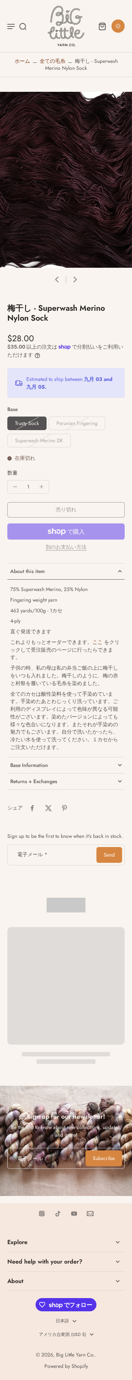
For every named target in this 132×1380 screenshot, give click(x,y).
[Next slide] (75, 279)
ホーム (22, 61)
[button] (66, 510)
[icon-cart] (102, 26)
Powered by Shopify (66, 1366)
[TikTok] (58, 1214)
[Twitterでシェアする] (48, 808)
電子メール (32, 854)
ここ (97, 642)
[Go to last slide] (57, 279)
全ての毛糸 (52, 61)
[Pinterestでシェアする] (64, 808)
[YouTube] (74, 1214)
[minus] (15, 486)
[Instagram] (42, 1214)
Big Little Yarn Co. (75, 1354)
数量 (12, 472)
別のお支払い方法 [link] (66, 548)
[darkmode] (118, 26)
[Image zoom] (66, 180)
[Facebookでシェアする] (32, 808)
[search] (23, 26)
